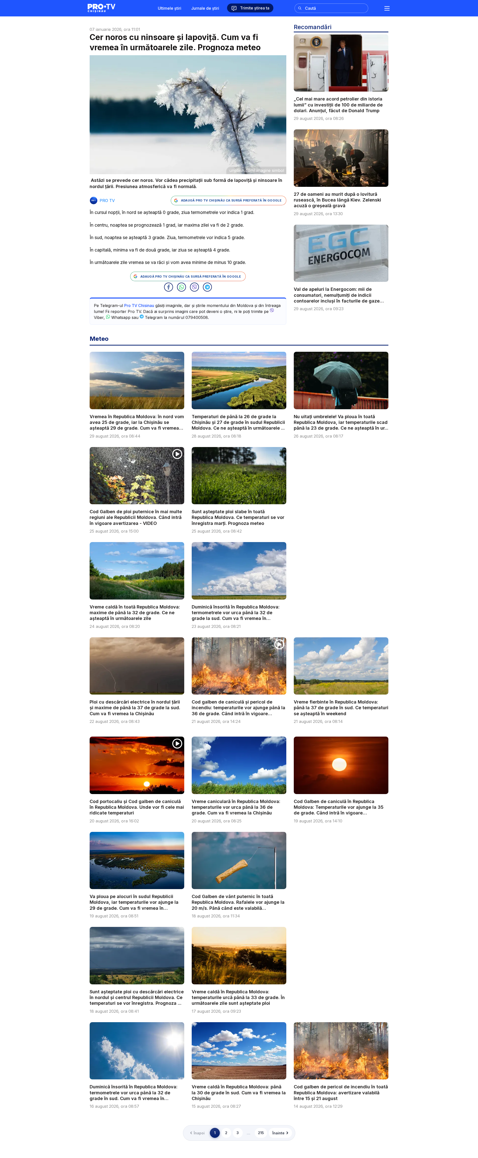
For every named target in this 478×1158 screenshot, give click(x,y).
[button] (168, 287)
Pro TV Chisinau (139, 305)
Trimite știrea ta (254, 7)
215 (261, 1132)
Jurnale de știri (205, 8)
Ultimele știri (169, 8)
